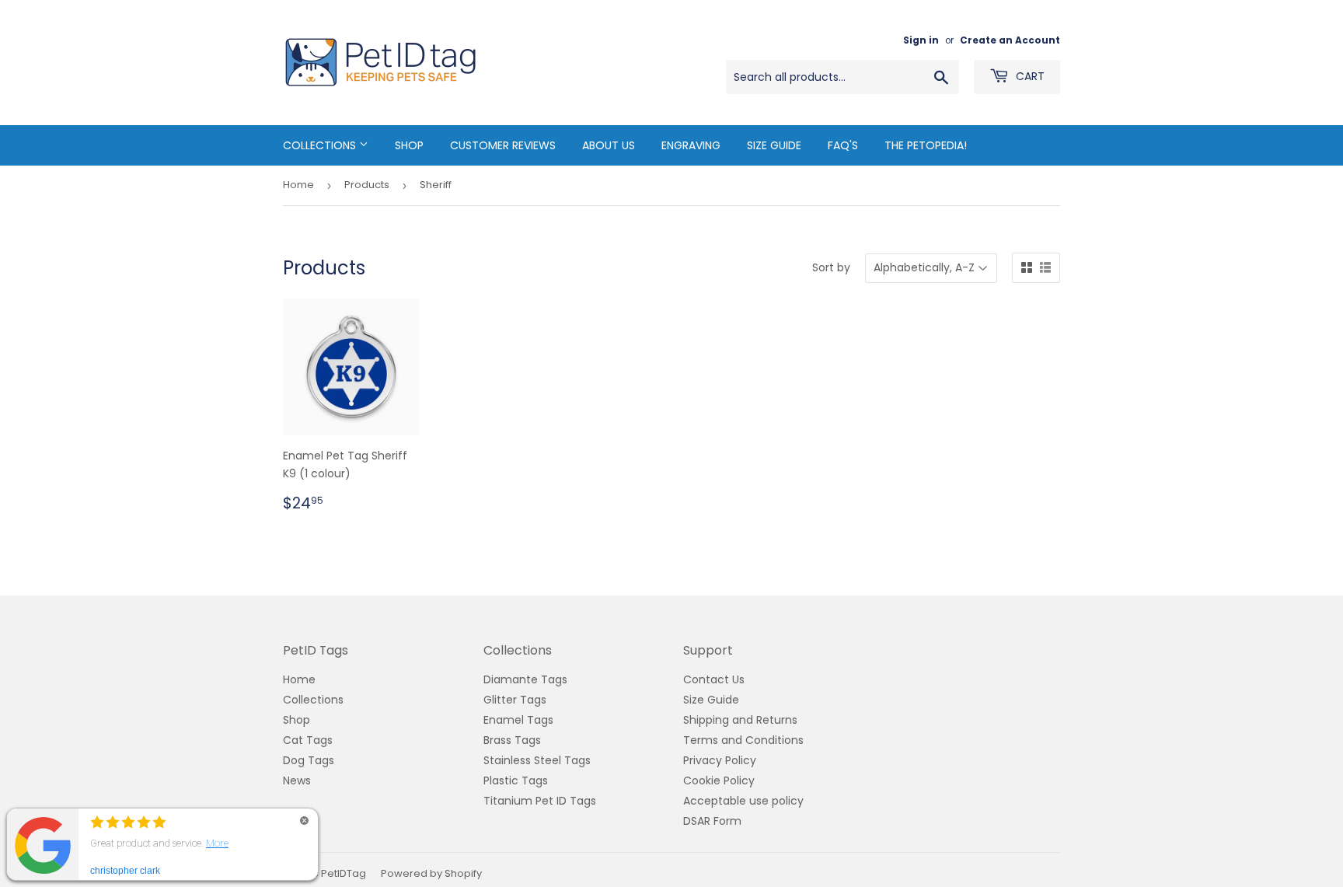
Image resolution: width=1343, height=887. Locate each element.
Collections (321, 145)
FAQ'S (843, 145)
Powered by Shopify (431, 873)
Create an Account (1010, 40)
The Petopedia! (925, 145)
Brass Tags (512, 740)
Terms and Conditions (743, 740)
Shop (409, 145)
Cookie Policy (719, 780)
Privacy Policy (719, 760)
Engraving (690, 145)
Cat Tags (308, 740)
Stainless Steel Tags (537, 760)
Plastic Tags (515, 780)
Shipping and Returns (740, 720)
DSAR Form (712, 821)
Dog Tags (308, 760)
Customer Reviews (503, 145)
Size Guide (774, 145)
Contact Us (714, 679)
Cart (1029, 76)
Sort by (831, 267)
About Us (608, 145)
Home (298, 184)
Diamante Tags (525, 679)
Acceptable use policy (743, 800)
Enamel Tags (518, 720)
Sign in (921, 40)
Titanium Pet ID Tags (539, 800)
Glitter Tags (514, 699)
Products (366, 184)
